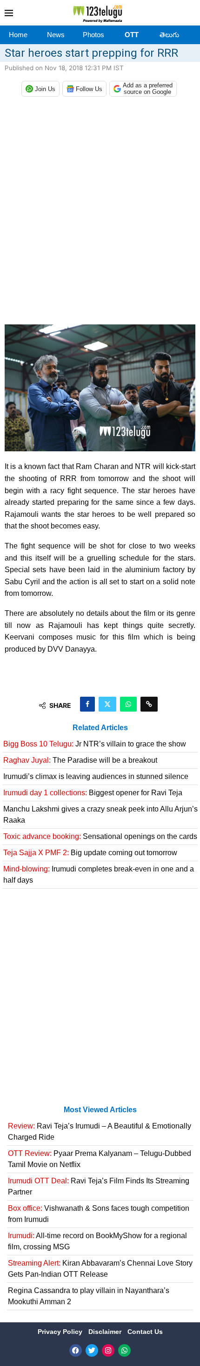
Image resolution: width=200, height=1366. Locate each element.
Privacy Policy (61, 1331)
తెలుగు (169, 35)
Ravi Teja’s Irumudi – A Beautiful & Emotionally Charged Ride (99, 1131)
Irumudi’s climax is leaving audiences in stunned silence (95, 776)
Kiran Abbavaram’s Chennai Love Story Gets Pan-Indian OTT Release (100, 1268)
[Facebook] (75, 1350)
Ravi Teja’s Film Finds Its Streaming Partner (98, 1186)
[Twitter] (92, 1350)
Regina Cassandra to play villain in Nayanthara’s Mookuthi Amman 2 (88, 1296)
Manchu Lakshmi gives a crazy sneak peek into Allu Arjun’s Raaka (100, 814)
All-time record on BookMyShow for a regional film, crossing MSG (97, 1241)
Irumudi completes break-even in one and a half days (98, 874)
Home (18, 35)
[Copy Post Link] (149, 704)
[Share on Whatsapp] (128, 704)
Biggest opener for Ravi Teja (92, 793)
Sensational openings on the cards (100, 836)
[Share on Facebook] (87, 704)
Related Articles (100, 728)
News (56, 35)
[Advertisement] (100, 213)
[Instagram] (108, 1350)
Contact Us (145, 1331)
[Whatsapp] (124, 1350)
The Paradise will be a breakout (80, 760)
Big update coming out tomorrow (90, 853)
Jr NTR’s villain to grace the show (94, 744)
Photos (93, 35)
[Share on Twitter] (107, 704)
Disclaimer (105, 1331)
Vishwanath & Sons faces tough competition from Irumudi (98, 1213)
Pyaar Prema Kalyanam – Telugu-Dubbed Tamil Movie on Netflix (99, 1158)
